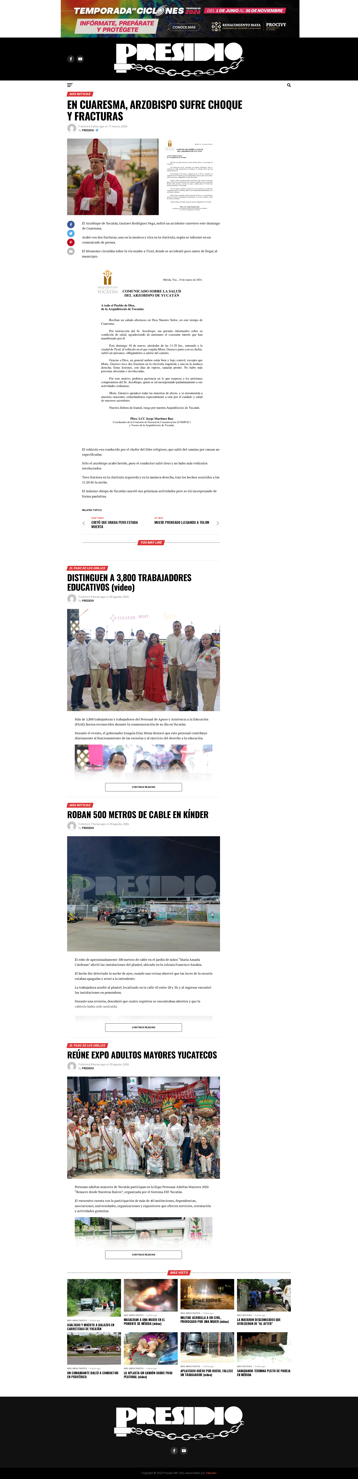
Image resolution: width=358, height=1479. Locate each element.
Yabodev (211, 1473)
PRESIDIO (88, 130)
